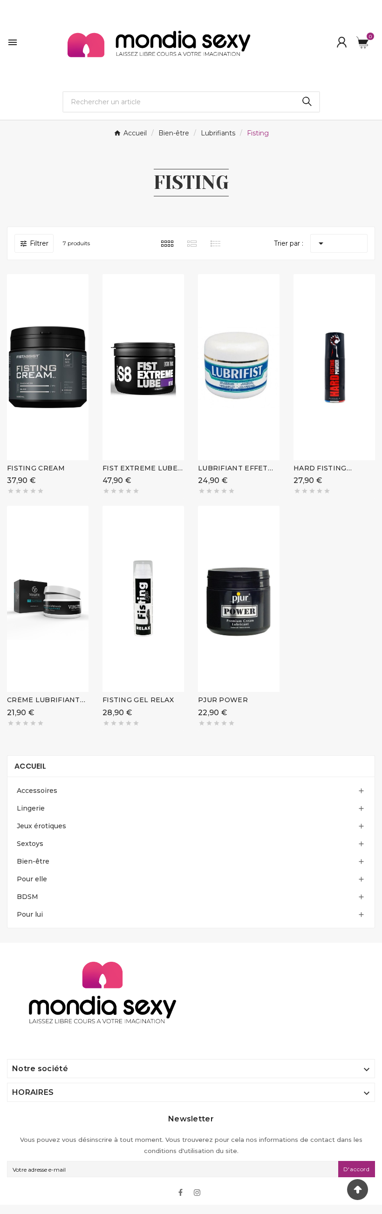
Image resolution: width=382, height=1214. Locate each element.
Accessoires (37, 790)
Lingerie (31, 808)
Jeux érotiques (41, 826)
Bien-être (33, 861)
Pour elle (32, 879)
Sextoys (30, 843)
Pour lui (30, 914)
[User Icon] (341, 42)
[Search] (307, 101)
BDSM (27, 896)
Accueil (30, 766)
